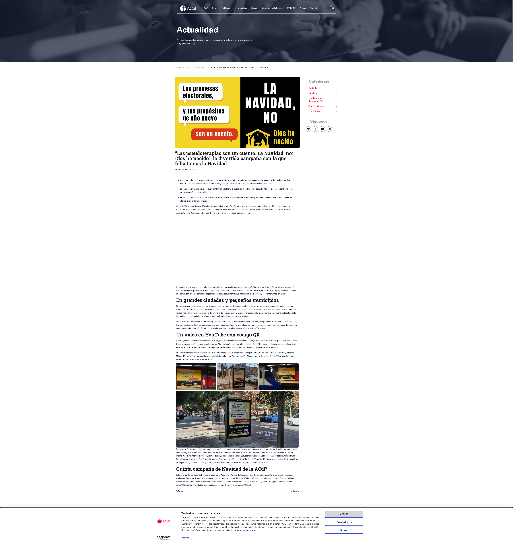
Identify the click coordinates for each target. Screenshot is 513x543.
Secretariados (316, 106)
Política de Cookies (247, 530)
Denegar (344, 530)
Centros (312, 92)
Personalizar (343, 522)
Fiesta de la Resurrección (315, 99)
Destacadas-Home (195, 67)
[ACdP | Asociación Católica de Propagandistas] (188, 8)
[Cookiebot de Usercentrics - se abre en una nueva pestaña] (163, 538)
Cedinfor (313, 87)
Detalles (185, 538)
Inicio (178, 67)
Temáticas (314, 110)
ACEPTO (344, 514)
